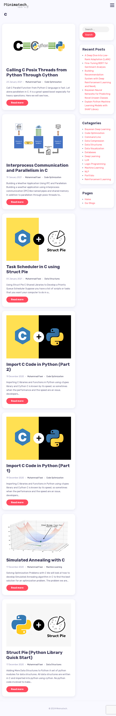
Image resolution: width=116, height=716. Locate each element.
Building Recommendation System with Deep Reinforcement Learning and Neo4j (98, 78)
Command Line (93, 137)
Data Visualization (94, 148)
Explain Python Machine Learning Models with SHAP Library (97, 105)
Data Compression (94, 141)
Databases (90, 152)
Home (88, 199)
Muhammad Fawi (33, 82)
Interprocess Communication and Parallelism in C (37, 168)
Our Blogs (90, 203)
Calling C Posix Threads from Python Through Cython (36, 72)
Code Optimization (53, 82)
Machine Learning (54, 567)
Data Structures (52, 279)
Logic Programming (95, 164)
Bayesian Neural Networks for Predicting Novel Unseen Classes (97, 94)
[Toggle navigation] (111, 5)
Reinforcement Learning (98, 179)
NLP (87, 171)
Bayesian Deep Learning (97, 129)
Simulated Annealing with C (35, 560)
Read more (17, 102)
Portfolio (89, 175)
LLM (87, 160)
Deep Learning (92, 156)
